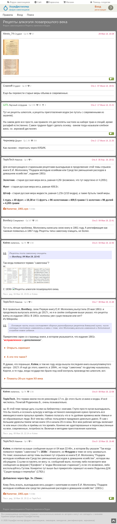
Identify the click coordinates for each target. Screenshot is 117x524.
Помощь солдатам (101, 2)
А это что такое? (17, 357)
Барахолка (53, 2)
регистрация (100, 10)
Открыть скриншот (18, 348)
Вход (20, 15)
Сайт (39, 2)
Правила (8, 15)
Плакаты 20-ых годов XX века (25, 378)
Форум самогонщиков (19, 2)
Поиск (30, 15)
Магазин (70, 2)
